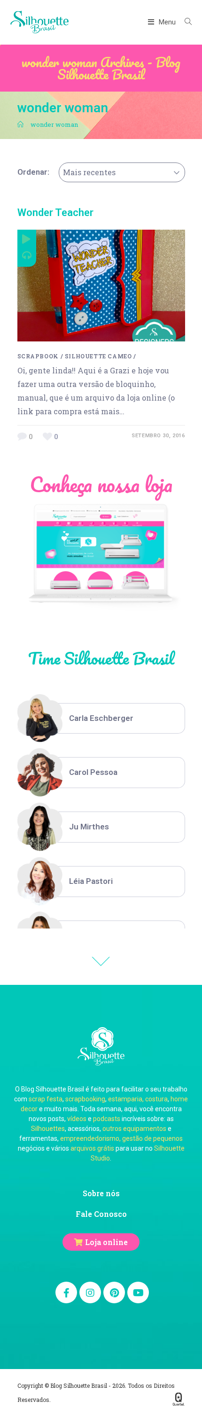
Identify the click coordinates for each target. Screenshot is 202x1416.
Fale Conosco (101, 1214)
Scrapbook (38, 356)
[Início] (20, 124)
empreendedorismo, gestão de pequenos (121, 1138)
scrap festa (45, 1099)
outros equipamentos (134, 1128)
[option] (101, 718)
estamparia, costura (138, 1099)
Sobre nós (101, 1193)
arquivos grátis (92, 1148)
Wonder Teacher (55, 212)
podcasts (106, 1118)
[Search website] (185, 22)
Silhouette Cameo (98, 356)
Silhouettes (48, 1128)
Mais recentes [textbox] (89, 172)
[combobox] (122, 172)
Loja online (106, 1242)
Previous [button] (101, 961)
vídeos (76, 1118)
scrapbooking (85, 1099)
